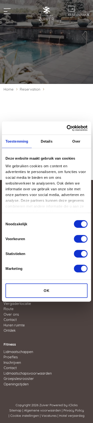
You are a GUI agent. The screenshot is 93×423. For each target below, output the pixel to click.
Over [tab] (76, 141)
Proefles (11, 357)
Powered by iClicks (64, 405)
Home (9, 89)
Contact (10, 319)
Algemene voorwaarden (42, 410)
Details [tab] (46, 141)
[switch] (81, 239)
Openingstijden (16, 384)
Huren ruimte (14, 325)
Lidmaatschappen (18, 351)
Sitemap (15, 410)
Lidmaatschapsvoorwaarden (28, 373)
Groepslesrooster (19, 378)
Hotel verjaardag (71, 415)
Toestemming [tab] (16, 141)
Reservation (30, 89)
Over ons (11, 314)
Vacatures (49, 415)
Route (9, 309)
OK (47, 291)
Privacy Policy (73, 410)
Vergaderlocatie (17, 303)
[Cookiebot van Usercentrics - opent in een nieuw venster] (67, 128)
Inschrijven (12, 362)
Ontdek (10, 330)
